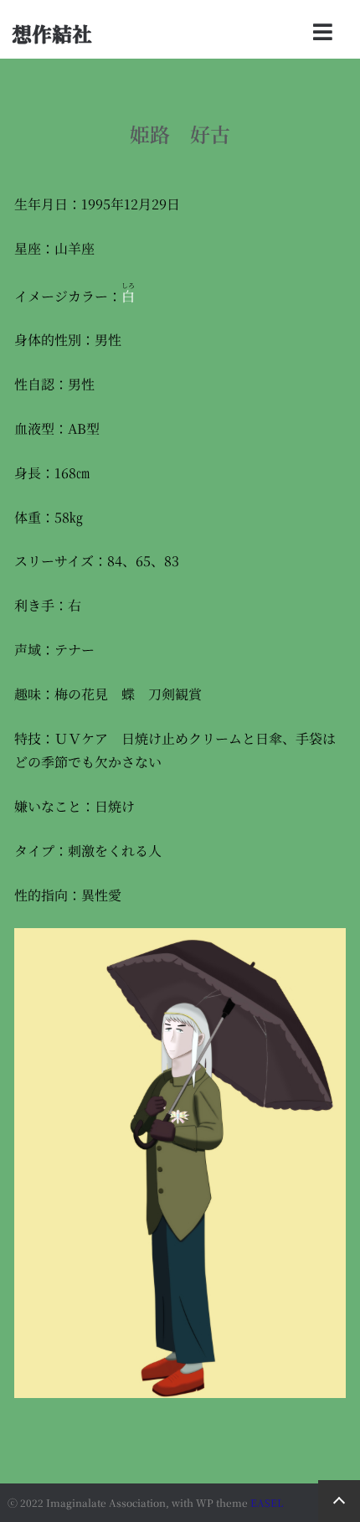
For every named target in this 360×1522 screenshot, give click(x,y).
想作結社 (52, 33)
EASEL (267, 1502)
